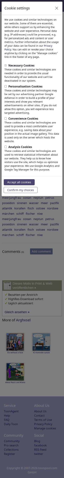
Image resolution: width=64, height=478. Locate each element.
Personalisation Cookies (25, 86)
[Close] (57, 8)
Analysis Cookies (20, 147)
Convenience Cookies (23, 118)
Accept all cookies (19, 182)
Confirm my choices (20, 190)
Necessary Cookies (21, 65)
